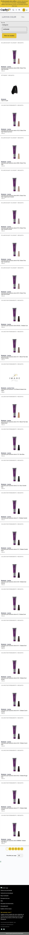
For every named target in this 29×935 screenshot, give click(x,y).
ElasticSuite (20, 933)
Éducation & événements (7, 903)
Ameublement (4, 906)
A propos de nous (5, 898)
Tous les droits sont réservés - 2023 (8, 922)
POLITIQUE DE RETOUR (5, 926)
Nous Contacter (5, 895)
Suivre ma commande (6, 890)
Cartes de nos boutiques (7, 893)
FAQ (2, 901)
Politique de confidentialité (7, 924)
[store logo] (6, 10)
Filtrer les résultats (9, 35)
